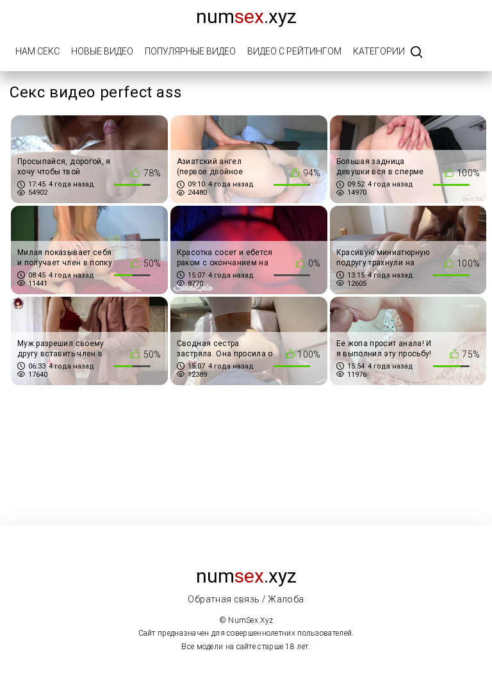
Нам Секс (37, 51)
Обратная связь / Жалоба (246, 599)
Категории (379, 51)
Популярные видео (190, 51)
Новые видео (102, 51)
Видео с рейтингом (294, 51)
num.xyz (246, 16)
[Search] (416, 53)
